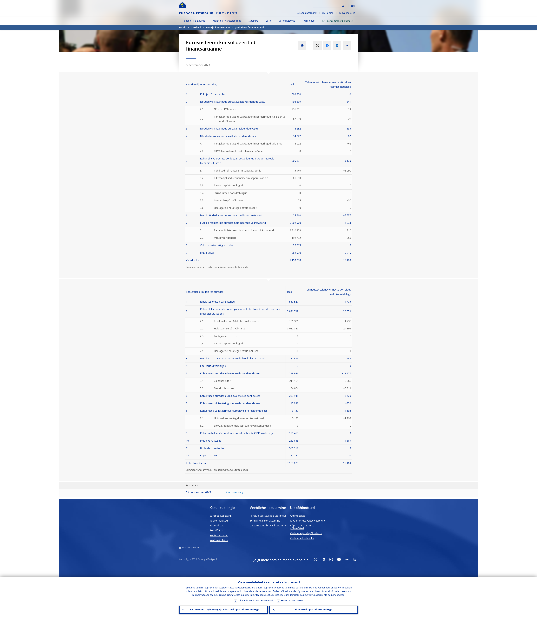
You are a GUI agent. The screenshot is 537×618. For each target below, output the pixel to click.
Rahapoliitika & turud (194, 21)
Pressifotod (216, 530)
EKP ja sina (327, 13)
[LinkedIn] (323, 559)
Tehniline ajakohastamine (265, 521)
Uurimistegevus (286, 21)
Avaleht (182, 27)
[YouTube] (339, 559)
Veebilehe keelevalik (302, 538)
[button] (348, 6)
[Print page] (302, 45)
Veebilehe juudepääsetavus (306, 533)
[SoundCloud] (346, 559)
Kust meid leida (219, 540)
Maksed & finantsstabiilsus (227, 21)
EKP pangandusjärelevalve (336, 21)
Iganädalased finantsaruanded (249, 27)
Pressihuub (309, 21)
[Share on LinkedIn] (337, 45)
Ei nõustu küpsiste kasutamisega (313, 610)
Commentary (234, 492)
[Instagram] (331, 559)
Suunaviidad (217, 525)
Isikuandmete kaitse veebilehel (308, 521)
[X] (315, 559)
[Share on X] (317, 45)
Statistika (253, 21)
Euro (268, 21)
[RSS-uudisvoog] (354, 559)
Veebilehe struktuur (190, 548)
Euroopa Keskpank (306, 13)
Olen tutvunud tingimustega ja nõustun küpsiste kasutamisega (223, 610)
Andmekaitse (297, 516)
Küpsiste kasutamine (292, 601)
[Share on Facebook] (327, 45)
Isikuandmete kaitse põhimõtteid (255, 601)
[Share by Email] (347, 45)
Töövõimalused (347, 13)
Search (343, 6)
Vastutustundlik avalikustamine (268, 525)
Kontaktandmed (219, 535)
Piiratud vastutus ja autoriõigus (268, 516)
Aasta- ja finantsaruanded (218, 27)
